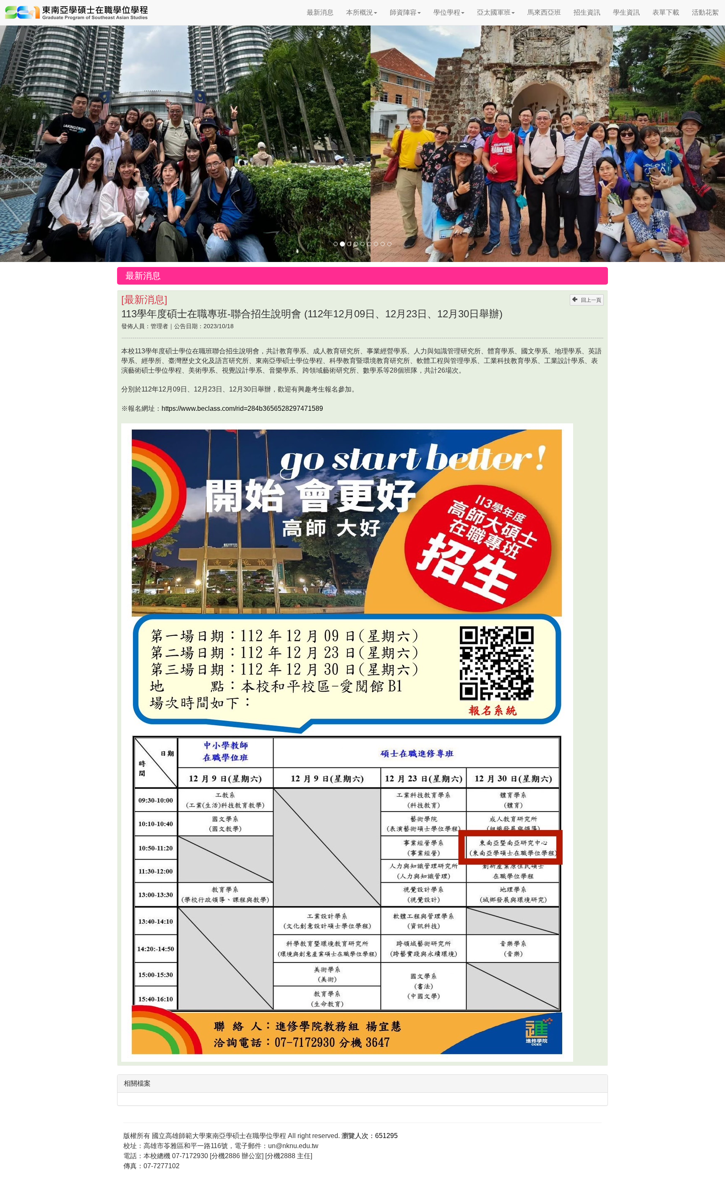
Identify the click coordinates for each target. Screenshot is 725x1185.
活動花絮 (705, 12)
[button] (54, 136)
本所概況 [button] (359, 12)
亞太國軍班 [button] (494, 12)
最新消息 (320, 12)
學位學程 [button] (446, 12)
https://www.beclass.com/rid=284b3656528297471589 (242, 408)
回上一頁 (591, 300)
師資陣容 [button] (403, 12)
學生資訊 (626, 12)
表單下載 (665, 12)
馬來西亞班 (544, 12)
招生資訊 (587, 12)
